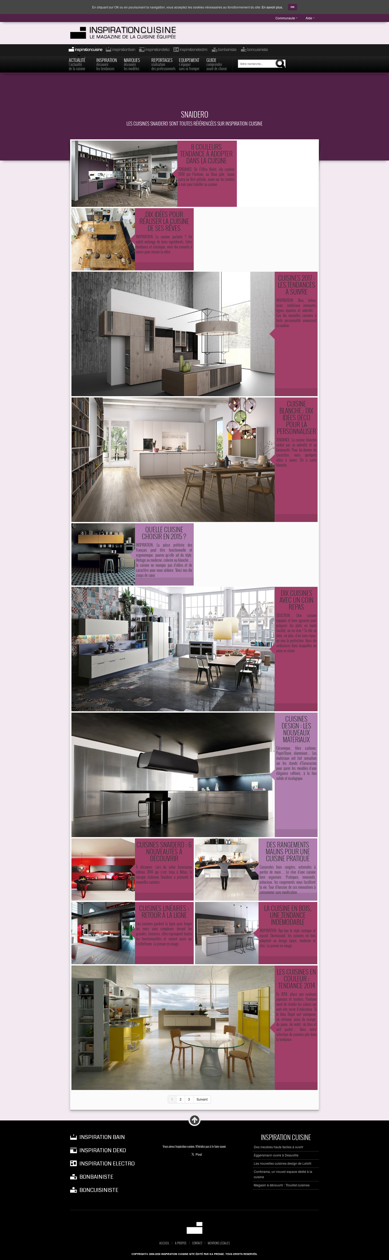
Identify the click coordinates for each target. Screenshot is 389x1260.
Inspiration (106, 64)
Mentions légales (219, 1243)
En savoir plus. (272, 7)
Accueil (164, 1243)
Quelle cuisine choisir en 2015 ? (164, 532)
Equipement (189, 64)
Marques (132, 64)
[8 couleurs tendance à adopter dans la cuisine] (124, 174)
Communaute (285, 18)
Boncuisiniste (254, 50)
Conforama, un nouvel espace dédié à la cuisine (283, 1174)
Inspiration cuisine (83, 50)
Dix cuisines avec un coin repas (296, 599)
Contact (197, 1243)
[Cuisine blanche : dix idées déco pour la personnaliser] (173, 459)
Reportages (163, 64)
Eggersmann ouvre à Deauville (276, 1155)
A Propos (181, 1243)
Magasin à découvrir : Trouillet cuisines (282, 1185)
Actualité (77, 64)
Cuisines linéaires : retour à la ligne (164, 911)
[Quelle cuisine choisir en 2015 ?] (103, 554)
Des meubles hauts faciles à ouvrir (278, 1147)
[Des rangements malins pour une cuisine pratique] (227, 869)
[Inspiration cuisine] (133, 33)
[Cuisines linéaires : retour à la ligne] (103, 933)
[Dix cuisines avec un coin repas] (173, 649)
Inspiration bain (120, 50)
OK (293, 7)
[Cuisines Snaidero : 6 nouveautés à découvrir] (103, 869)
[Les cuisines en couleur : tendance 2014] (173, 1028)
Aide (309, 18)
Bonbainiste (223, 50)
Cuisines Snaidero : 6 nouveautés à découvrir (164, 851)
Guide (216, 64)
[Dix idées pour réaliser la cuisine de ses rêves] (103, 239)
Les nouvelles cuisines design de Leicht (282, 1163)
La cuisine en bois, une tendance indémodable (287, 915)
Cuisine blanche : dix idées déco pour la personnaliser (296, 417)
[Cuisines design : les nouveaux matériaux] (173, 775)
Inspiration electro (190, 50)
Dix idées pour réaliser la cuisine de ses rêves (164, 221)
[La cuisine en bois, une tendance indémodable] (227, 933)
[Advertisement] (194, 94)
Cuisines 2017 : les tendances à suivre (296, 284)
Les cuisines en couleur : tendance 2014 (296, 978)
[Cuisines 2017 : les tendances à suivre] (173, 334)
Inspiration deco (154, 50)
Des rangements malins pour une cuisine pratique (288, 851)
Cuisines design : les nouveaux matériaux (296, 729)
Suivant (202, 1099)
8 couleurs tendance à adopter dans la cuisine (206, 153)
